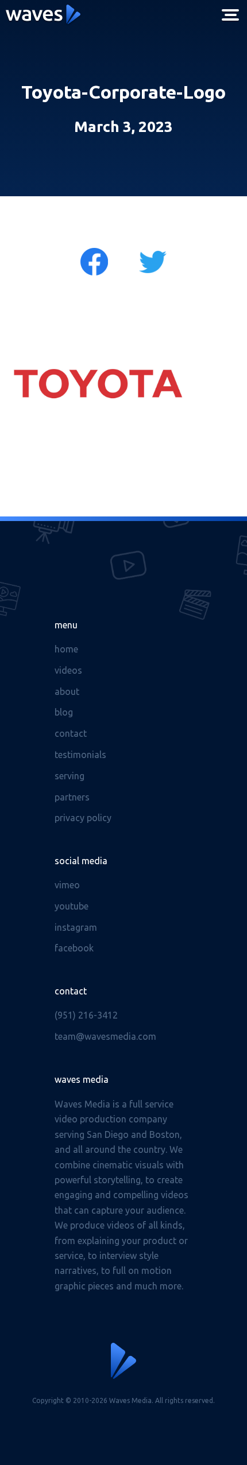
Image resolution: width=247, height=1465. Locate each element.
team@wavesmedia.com (105, 1036)
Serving (69, 776)
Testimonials (80, 754)
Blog (64, 712)
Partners (72, 797)
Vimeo (67, 885)
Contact (71, 733)
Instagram (76, 927)
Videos (68, 670)
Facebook (74, 948)
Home (66, 649)
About (67, 691)
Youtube (71, 906)
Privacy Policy (83, 818)
